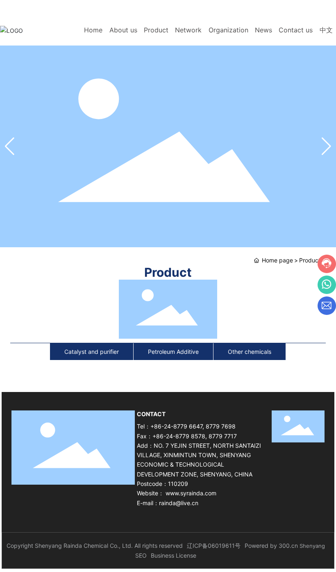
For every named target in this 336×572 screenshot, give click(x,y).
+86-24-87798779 (300, 7)
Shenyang (312, 545)
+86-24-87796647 (244, 7)
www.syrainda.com (191, 493)
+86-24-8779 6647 (176, 426)
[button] (326, 146)
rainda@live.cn (178, 502)
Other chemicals (249, 351)
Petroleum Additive (173, 351)
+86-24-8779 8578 (178, 436)
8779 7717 (223, 436)
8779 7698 (221, 426)
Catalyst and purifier (91, 351)
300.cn (288, 545)
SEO (141, 555)
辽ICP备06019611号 (214, 545)
